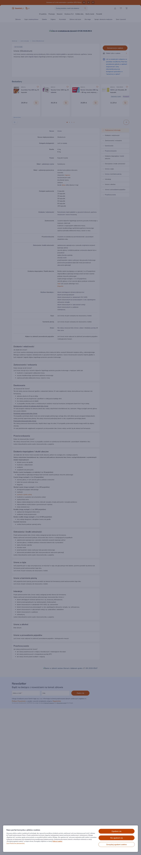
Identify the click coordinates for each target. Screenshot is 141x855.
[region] (70, 838)
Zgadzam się (116, 831)
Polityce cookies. (57, 841)
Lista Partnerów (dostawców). (15, 843)
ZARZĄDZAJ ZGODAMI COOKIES (116, 844)
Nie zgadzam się (116, 838)
